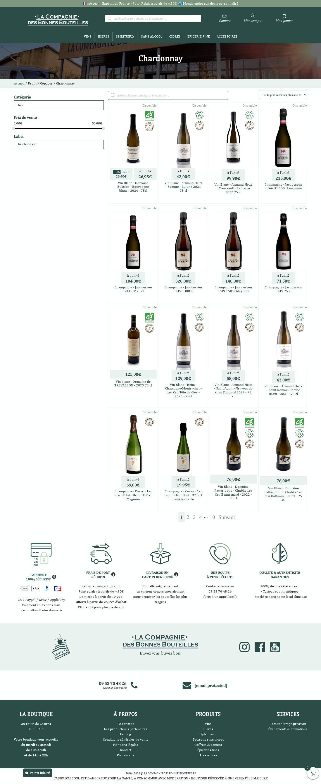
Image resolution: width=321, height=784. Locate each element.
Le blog (125, 734)
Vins (87, 36)
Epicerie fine (198, 36)
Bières (103, 36)
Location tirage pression (287, 724)
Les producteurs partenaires (125, 729)
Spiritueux (125, 36)
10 (212, 517)
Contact (125, 750)
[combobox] (59, 105)
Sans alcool (151, 36)
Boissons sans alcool (208, 739)
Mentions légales (125, 745)
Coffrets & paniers (208, 745)
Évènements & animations (287, 729)
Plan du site (125, 755)
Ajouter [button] (133, 197)
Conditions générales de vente (125, 739)
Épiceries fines (208, 750)
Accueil (19, 83)
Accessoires (227, 36)
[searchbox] (34, 105)
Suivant (227, 517)
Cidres (175, 36)
